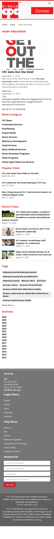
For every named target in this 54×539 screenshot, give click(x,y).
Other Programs (10, 157)
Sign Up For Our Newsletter (14, 109)
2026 (4, 317)
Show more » (8, 305)
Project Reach (9, 132)
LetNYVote (20, 104)
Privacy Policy (10, 447)
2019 (4, 337)
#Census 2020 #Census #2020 (17, 300)
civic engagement (33, 99)
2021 (4, 331)
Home (4, 24)
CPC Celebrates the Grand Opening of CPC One (24, 182)
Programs (8, 412)
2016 (4, 346)
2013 (4, 354)
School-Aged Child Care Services (18, 162)
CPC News (7, 120)
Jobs (6, 431)
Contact (7, 435)
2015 (4, 348)
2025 (4, 320)
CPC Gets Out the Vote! (18, 72)
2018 (4, 340)
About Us (8, 427)
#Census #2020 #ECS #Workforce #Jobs (22, 289)
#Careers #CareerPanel (31, 285)
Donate (42, 11)
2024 (4, 322)
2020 (4, 334)
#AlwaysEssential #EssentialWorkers (20, 276)
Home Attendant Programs (16, 153)
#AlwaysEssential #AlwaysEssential (19, 272)
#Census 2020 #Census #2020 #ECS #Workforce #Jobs (25, 294)
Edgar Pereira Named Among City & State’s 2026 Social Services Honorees (34, 253)
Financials (8, 416)
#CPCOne (41, 280)
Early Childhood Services (14, 149)
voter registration (13, 101)
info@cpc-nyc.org (12, 390)
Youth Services (9, 145)
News (12, 24)
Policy (4, 99)
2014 (4, 351)
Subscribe (9, 484)
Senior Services (9, 137)
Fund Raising (8, 128)
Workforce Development (14, 141)
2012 (4, 357)
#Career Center (10, 285)
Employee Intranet (12, 451)
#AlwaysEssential (11, 280)
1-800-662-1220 (30, 504)
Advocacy (11, 99)
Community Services (12, 124)
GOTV (13, 104)
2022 (4, 328)
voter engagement (29, 101)
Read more (7, 91)
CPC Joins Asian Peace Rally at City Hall (20, 173)
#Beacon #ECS (28, 280)
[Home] (11, 10)
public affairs (20, 99)
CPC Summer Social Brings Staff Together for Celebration (30, 241)
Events (7, 404)
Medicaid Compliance (13, 439)
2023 (4, 325)
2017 (4, 343)
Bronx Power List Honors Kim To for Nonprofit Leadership (33, 230)
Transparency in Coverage (15, 443)
